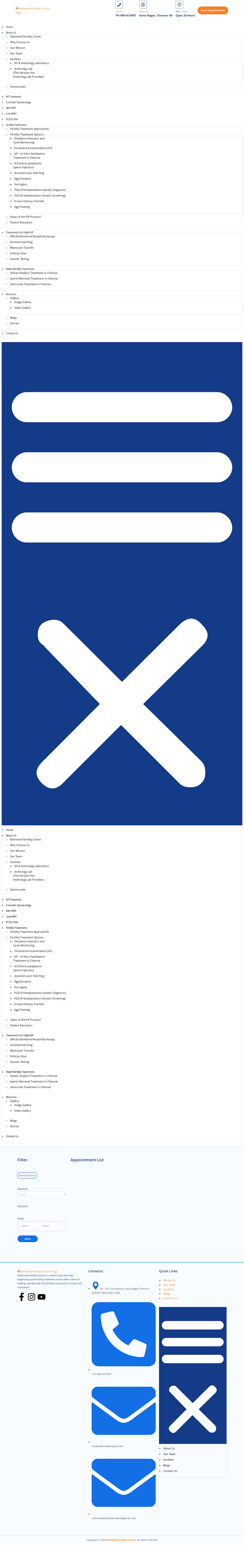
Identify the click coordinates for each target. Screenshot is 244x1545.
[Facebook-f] (21, 1297)
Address (143, 11)
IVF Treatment (13, 96)
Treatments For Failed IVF (19, 232)
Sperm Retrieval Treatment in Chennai (34, 278)
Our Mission (17, 48)
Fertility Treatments (16, 125)
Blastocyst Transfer (22, 247)
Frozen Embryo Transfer (29, 201)
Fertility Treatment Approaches (29, 129)
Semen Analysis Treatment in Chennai (33, 273)
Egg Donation (22, 178)
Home (9, 27)
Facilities (15, 59)
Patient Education (21, 222)
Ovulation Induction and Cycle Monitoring (28, 140)
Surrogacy (20, 184)
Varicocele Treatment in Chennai (30, 284)
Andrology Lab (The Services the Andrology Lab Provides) (28, 73)
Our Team (16, 53)
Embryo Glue (18, 253)
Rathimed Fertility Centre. (121, 1540)
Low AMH (11, 113)
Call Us (119, 11)
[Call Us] (119, 4)
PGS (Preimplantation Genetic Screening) (40, 195)
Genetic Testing (19, 259)
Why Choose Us (20, 42)
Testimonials (18, 86)
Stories (14, 323)
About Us (11, 32)
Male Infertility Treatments (20, 269)
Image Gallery (22, 302)
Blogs (13, 317)
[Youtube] (41, 1297)
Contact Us (12, 333)
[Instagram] (31, 1297)
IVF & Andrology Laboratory (31, 63)
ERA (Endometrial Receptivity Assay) (32, 236)
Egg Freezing (22, 207)
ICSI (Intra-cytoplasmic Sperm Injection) (27, 165)
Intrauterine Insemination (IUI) (33, 148)
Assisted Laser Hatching (29, 173)
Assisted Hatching (21, 242)
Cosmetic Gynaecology (18, 102)
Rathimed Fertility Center (25, 36)
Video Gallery (22, 308)
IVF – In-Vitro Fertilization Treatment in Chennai (29, 155)
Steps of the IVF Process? (25, 217)
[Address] (143, 4)
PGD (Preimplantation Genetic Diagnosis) (40, 190)
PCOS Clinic (12, 119)
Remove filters (27, 1175)
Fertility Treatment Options (27, 134)
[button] (122, 583)
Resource (11, 294)
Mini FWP (11, 108)
